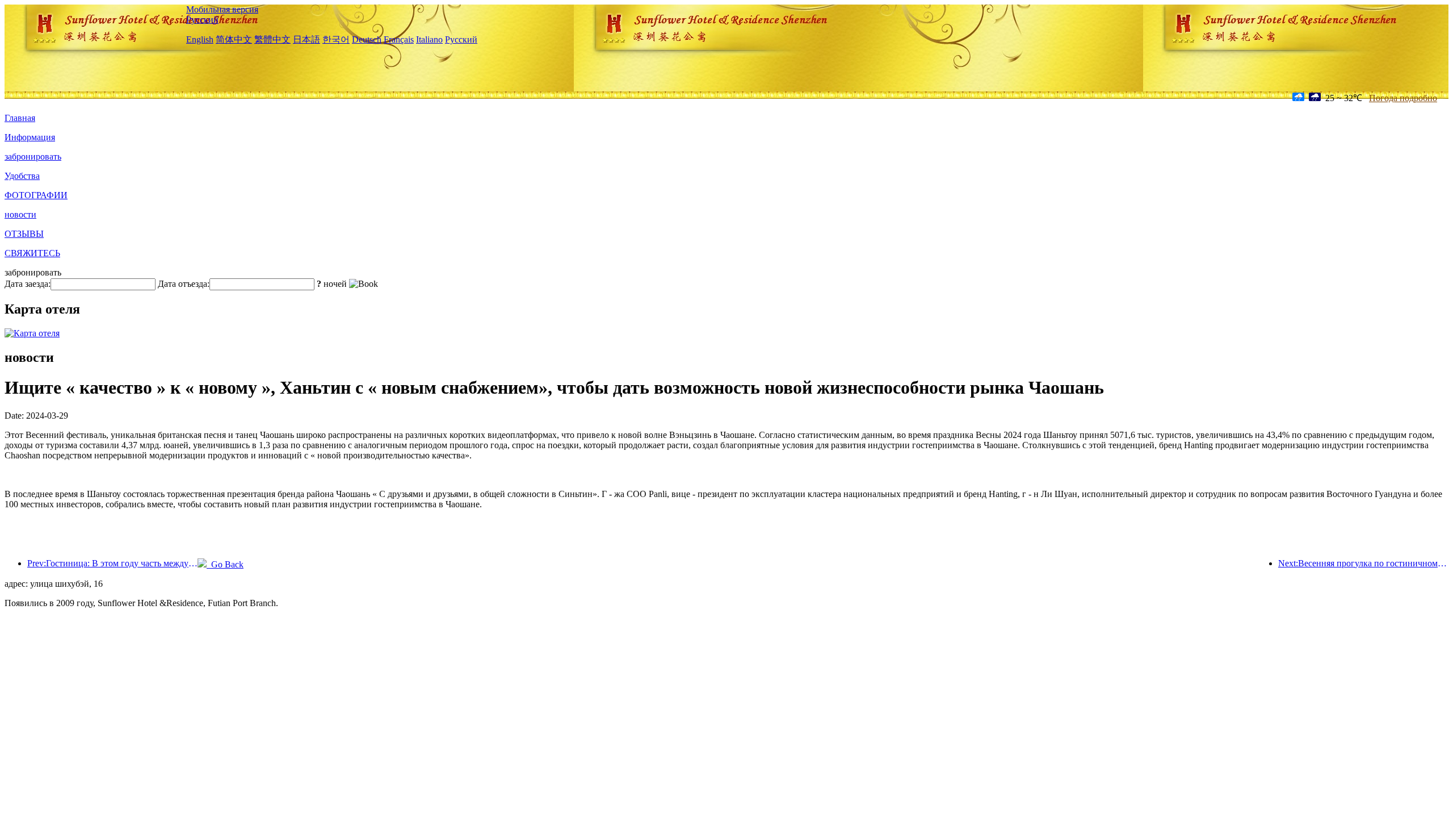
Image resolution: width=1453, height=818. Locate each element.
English (199, 39)
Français (399, 39)
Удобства (22, 176)
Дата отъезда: (183, 284)
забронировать (33, 156)
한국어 (336, 39)
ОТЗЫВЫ (24, 234)
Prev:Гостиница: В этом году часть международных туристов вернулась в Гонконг (112, 563)
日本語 (306, 39)
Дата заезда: (28, 284)
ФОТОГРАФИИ (36, 195)
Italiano (429, 39)
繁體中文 (272, 39)
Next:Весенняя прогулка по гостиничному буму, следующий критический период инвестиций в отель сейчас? (1363, 563)
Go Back (225, 564)
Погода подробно (1403, 98)
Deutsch (366, 39)
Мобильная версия (222, 9)
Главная (20, 118)
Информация (30, 137)
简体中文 (234, 39)
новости (20, 214)
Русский (202, 19)
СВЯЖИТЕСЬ (32, 253)
